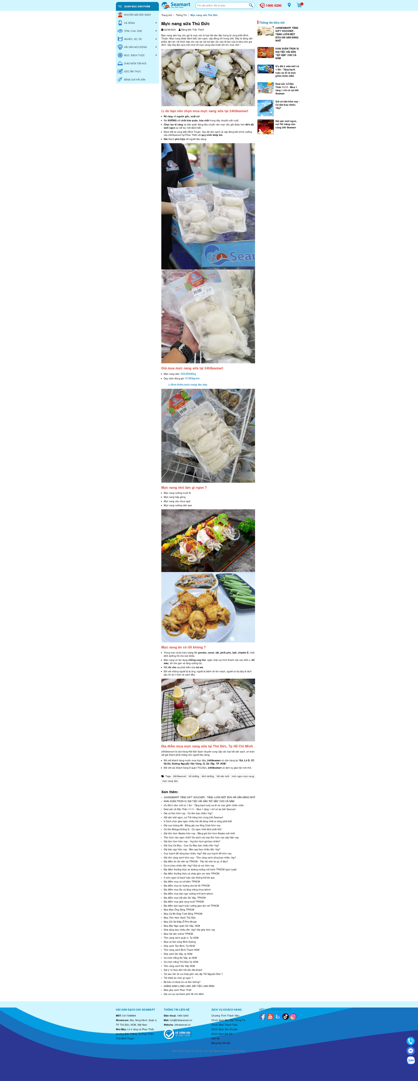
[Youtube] (270, 1016)
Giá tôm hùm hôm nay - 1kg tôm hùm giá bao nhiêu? (192, 841)
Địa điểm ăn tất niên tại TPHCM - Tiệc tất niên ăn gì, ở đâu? (196, 861)
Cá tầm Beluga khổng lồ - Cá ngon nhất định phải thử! (193, 829)
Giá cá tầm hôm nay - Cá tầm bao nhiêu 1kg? (188, 813)
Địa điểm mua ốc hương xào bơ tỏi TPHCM (187, 885)
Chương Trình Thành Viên (225, 1015)
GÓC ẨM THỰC (132, 71)
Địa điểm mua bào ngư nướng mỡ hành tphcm (188, 893)
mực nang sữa (170, 781)
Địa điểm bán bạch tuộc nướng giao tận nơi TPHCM (191, 905)
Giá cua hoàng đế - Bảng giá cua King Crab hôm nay (192, 825)
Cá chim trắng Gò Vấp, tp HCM (180, 957)
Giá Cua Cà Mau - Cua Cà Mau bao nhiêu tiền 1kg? (191, 845)
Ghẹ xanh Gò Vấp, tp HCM (178, 953)
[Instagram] (293, 1016)
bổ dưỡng (194, 776)
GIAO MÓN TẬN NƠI (135, 63)
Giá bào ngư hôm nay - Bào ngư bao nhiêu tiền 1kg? (192, 849)
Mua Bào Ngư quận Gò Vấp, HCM (182, 925)
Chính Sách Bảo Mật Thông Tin (228, 1020)
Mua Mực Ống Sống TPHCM (179, 909)
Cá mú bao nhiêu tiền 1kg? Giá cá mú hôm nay (189, 865)
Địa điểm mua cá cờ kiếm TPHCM (182, 881)
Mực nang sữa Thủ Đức (185, 23)
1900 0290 (273, 5)
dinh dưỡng (208, 776)
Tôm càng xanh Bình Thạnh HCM (182, 949)
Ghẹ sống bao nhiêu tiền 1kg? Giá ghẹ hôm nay (189, 929)
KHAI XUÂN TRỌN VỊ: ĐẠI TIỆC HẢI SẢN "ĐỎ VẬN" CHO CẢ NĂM (199, 801)
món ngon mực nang (243, 776)
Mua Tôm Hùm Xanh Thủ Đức (180, 917)
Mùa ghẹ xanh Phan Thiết (178, 990)
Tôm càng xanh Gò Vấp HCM (179, 966)
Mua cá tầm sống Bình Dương (180, 941)
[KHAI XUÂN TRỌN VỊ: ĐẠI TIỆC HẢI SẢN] (265, 52)
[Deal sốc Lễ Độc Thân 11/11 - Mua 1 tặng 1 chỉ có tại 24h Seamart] (265, 88)
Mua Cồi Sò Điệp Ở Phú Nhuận (180, 921)
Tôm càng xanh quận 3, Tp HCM (181, 937)
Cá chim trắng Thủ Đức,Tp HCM (181, 961)
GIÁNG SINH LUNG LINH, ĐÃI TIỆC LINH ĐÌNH (189, 986)
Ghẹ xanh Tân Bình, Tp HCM (179, 945)
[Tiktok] (285, 1016)
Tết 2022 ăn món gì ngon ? (178, 977)
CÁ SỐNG (129, 22)
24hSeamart (179, 776)
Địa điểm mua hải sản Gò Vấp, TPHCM (185, 897)
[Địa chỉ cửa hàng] (289, 6)
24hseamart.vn (183, 1024)
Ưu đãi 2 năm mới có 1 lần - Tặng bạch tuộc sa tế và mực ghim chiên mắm (204, 805)
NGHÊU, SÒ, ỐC (133, 39)
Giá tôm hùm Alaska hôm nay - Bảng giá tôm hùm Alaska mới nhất (199, 833)
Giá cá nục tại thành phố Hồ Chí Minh (184, 994)
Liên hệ (215, 1038)
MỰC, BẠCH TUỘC (134, 55)
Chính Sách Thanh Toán (224, 1024)
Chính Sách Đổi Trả (222, 1033)
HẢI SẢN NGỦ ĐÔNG (135, 47)
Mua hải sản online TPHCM (178, 933)
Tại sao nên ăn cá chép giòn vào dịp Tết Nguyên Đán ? (193, 974)
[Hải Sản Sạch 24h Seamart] (175, 5)
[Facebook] (262, 1016)
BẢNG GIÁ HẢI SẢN (134, 79)
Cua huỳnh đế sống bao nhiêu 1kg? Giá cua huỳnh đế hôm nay (198, 853)
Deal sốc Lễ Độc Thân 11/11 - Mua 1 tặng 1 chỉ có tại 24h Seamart (200, 809)
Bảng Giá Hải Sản (221, 1043)
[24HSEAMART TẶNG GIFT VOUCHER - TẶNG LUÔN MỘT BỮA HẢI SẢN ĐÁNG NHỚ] (265, 31)
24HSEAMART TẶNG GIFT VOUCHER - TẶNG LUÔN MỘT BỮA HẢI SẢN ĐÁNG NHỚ (209, 797)
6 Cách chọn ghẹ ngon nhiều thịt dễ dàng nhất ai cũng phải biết (198, 821)
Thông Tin (181, 15)
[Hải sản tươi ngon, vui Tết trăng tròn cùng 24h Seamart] (265, 127)
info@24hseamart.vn (181, 1020)
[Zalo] (278, 1016)
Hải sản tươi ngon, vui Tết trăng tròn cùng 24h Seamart (193, 817)
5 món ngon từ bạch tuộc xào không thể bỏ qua (189, 877)
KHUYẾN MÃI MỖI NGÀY (137, 14)
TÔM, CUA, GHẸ (133, 30)
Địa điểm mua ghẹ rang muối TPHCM (184, 901)
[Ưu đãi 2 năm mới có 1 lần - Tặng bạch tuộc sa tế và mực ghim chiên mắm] (265, 69)
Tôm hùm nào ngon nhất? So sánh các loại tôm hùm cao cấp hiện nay (201, 837)
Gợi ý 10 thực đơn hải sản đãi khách (183, 969)
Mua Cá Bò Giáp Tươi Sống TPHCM (183, 913)
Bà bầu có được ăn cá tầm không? (182, 982)
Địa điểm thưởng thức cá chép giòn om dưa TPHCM (191, 873)
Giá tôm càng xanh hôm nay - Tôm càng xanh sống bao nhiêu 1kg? (200, 857)
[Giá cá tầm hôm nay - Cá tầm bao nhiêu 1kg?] (265, 108)
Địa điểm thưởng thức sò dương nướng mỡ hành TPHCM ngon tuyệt (200, 869)
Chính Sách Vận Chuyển (224, 1029)
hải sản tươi (223, 776)
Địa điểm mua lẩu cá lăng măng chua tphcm (187, 889)
